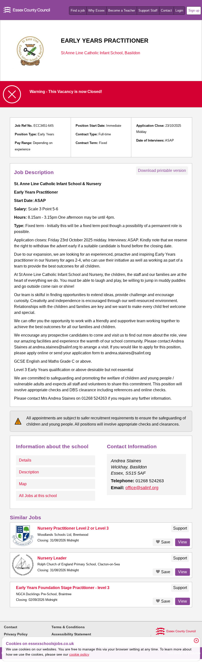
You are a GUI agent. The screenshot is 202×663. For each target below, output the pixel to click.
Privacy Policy (16, 634)
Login (179, 10)
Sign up (193, 10)
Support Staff (147, 10)
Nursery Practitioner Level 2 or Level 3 (73, 528)
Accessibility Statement (71, 634)
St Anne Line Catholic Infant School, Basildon (100, 53)
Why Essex (96, 10)
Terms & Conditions (68, 627)
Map (23, 484)
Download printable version (162, 170)
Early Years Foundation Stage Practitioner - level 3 (62, 588)
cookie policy (79, 654)
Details (25, 460)
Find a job (78, 10)
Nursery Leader (52, 558)
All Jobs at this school (38, 496)
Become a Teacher (121, 10)
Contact (166, 10)
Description (29, 472)
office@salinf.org (141, 487)
